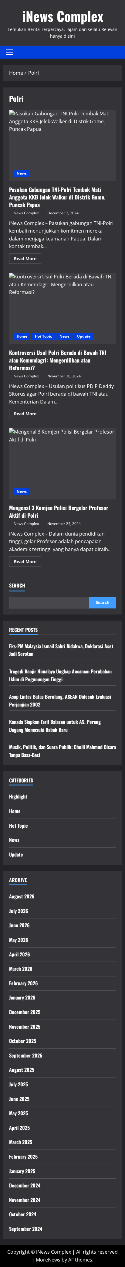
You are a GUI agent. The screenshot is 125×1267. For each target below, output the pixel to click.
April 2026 (19, 954)
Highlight (18, 796)
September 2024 (25, 1228)
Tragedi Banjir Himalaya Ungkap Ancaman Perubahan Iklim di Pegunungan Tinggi (60, 675)
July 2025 (18, 1084)
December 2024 (24, 1185)
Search (17, 585)
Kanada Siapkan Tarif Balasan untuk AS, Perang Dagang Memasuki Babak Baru (55, 725)
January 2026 (22, 997)
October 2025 (22, 1040)
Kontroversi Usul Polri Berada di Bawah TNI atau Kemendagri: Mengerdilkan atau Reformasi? (62, 308)
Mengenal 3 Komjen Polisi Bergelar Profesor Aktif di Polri (62, 463)
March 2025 (20, 1142)
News (22, 173)
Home (22, 336)
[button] (9, 52)
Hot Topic (43, 336)
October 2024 (22, 1214)
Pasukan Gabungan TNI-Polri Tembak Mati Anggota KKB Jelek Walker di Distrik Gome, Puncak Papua (62, 145)
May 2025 (18, 1113)
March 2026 (20, 968)
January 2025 (22, 1171)
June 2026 (19, 925)
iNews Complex (62, 16)
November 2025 (24, 1026)
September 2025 (25, 1055)
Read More (27, 259)
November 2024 (24, 1200)
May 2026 (18, 939)
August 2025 (21, 1069)
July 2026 (18, 910)
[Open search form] (120, 52)
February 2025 (23, 1156)
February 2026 (23, 983)
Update (83, 336)
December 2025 (24, 1012)
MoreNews (48, 1259)
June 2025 (19, 1098)
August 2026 (22, 896)
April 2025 (19, 1127)
